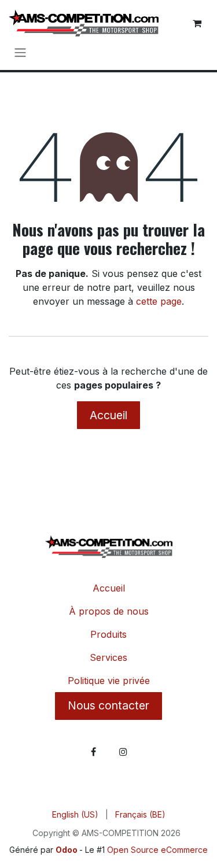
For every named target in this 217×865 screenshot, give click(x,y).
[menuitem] (75, 814)
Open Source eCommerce (157, 850)
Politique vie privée (109, 680)
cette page (159, 301)
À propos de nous (109, 611)
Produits (108, 634)
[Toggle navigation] (20, 52)
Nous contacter (108, 705)
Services (108, 657)
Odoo (67, 850)
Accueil (108, 415)
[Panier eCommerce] (196, 23)
